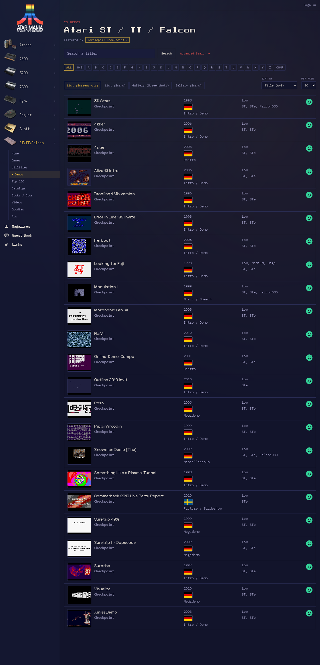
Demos (17, 174)
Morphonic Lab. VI (111, 310)
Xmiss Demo (105, 612)
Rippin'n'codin (108, 426)
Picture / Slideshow (203, 508)
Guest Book (22, 235)
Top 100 (18, 181)
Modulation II (106, 286)
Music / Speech (198, 299)
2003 (188, 147)
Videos (17, 202)
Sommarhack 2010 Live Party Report (129, 496)
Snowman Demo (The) (115, 449)
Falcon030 (269, 106)
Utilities (20, 167)
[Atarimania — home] (30, 18)
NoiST (100, 333)
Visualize (102, 589)
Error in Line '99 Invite (114, 217)
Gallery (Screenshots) (150, 85)
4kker (99, 124)
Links (17, 244)
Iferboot (102, 240)
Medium (258, 263)
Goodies (18, 209)
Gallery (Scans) (189, 85)
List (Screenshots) (82, 85)
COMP (279, 67)
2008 (188, 240)
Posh (99, 403)
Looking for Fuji (109, 263)
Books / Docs (22, 195)
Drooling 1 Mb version (114, 193)
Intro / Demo (196, 113)
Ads (14, 216)
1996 (188, 193)
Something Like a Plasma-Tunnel (125, 472)
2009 (188, 449)
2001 (188, 356)
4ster (99, 147)
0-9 (79, 67)
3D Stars (102, 100)
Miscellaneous (197, 462)
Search (166, 53)
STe (253, 106)
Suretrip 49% (106, 519)
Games (16, 160)
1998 (188, 100)
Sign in (310, 5)
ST (244, 106)
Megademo (192, 415)
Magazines (21, 226)
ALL (69, 67)
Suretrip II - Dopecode (115, 542)
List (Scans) (115, 85)
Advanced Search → (195, 53)
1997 (188, 565)
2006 (188, 123)
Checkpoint (104, 106)
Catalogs (19, 188)
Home (15, 153)
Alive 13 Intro (106, 170)
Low (245, 100)
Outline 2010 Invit (111, 379)
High (272, 263)
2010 (188, 333)
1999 (188, 286)
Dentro (190, 160)
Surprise (102, 565)
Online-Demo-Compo (114, 356)
